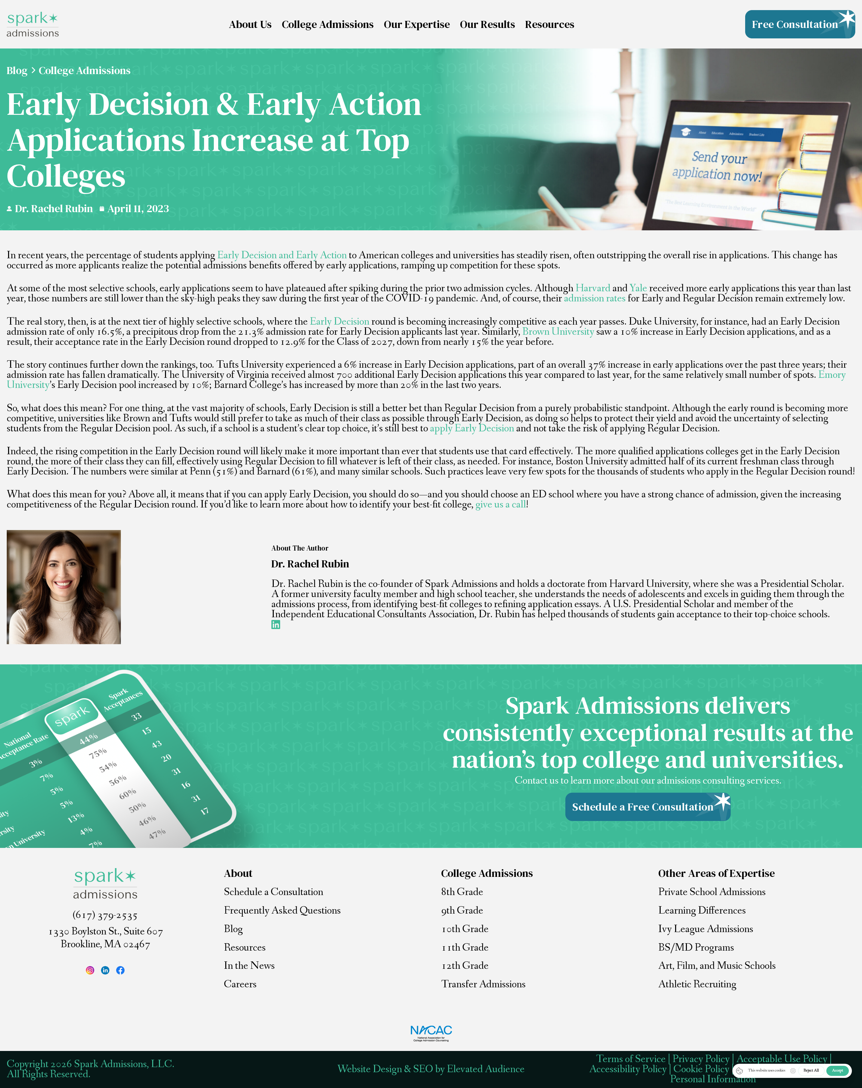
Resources (549, 24)
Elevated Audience (486, 1069)
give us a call (500, 505)
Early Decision (339, 322)
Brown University (558, 332)
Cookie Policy (701, 1069)
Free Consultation (795, 24)
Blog (17, 70)
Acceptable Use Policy (781, 1059)
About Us (250, 24)
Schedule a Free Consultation (643, 806)
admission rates (595, 299)
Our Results (487, 24)
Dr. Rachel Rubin (54, 208)
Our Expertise (417, 24)
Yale (638, 289)
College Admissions (328, 24)
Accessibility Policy (628, 1069)
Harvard (592, 289)
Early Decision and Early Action (282, 256)
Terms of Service (631, 1059)
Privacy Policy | (704, 1059)
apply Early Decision (472, 429)
